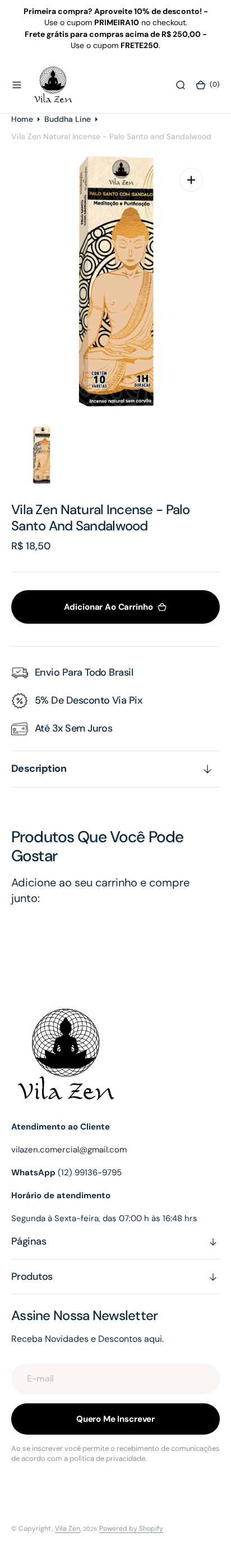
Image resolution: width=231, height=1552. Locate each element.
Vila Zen (67, 1528)
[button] (16, 85)
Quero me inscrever (115, 1419)
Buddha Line (67, 119)
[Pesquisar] (180, 85)
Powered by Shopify (131, 1528)
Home (22, 119)
